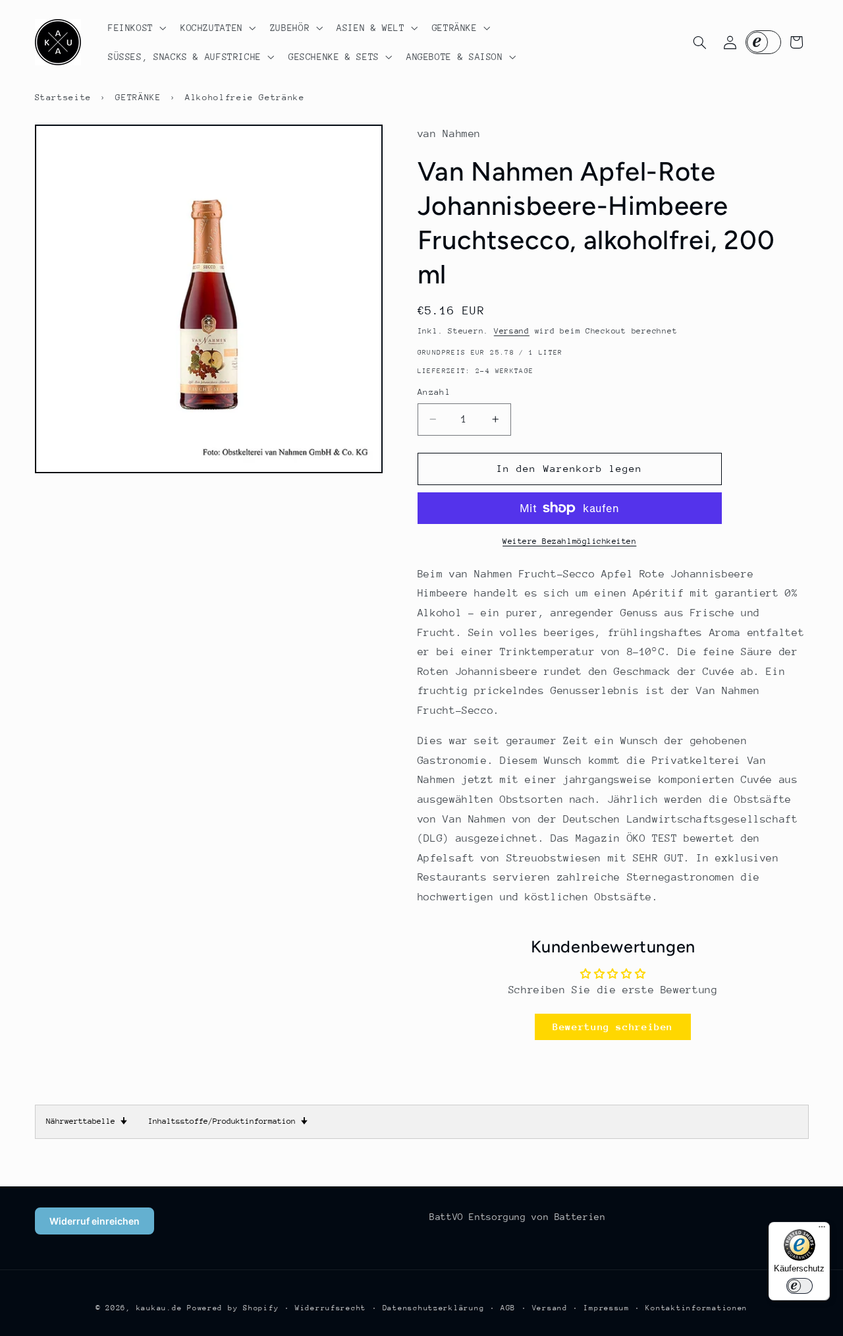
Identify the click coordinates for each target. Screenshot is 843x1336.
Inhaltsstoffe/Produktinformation (228, 1121)
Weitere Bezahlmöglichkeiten (569, 541)
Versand (512, 330)
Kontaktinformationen (696, 1308)
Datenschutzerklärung (434, 1308)
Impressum (607, 1308)
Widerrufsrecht (330, 1308)
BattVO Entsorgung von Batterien (517, 1216)
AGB (508, 1308)
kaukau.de (159, 1308)
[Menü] (822, 1230)
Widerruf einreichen (94, 1221)
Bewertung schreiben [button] (613, 1026)
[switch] (799, 1286)
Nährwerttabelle (86, 1121)
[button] (135, 27)
